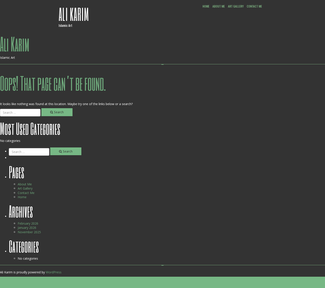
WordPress (53, 272)
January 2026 (27, 227)
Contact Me (254, 6)
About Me (218, 6)
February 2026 (28, 223)
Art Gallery (236, 6)
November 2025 (29, 232)
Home (206, 6)
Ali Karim (74, 14)
